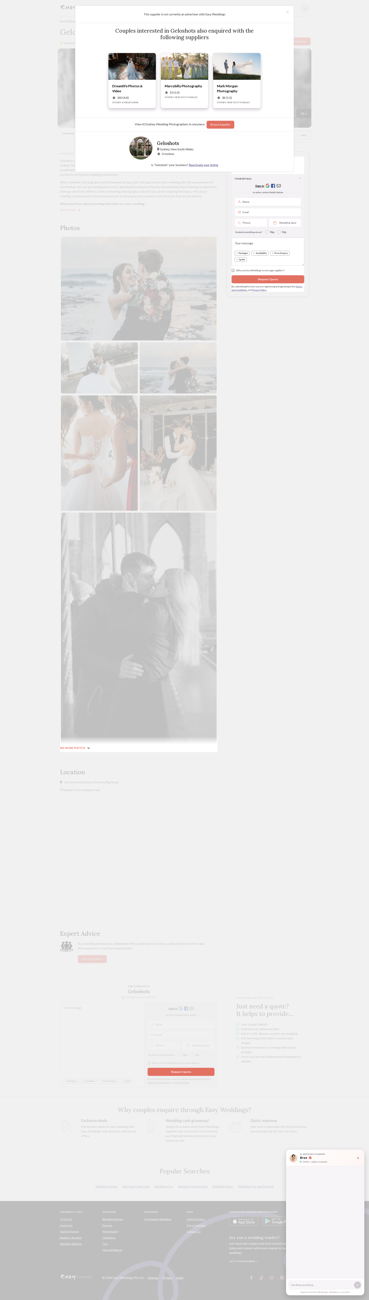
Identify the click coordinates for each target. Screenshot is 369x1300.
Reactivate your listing (203, 165)
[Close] (287, 12)
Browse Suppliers (220, 124)
